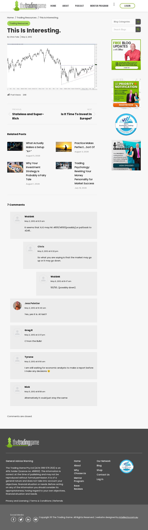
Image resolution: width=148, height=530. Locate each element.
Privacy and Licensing (17, 500)
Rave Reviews (78, 487)
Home (77, 461)
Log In (100, 479)
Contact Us (103, 474)
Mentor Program (79, 479)
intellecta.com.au (128, 517)
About (77, 465)
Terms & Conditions (40, 500)
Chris (41, 246)
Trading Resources (18, 23)
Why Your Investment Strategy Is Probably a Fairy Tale (36, 171)
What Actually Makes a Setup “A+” (35, 147)
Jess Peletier (32, 303)
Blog (99, 465)
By (13, 37)
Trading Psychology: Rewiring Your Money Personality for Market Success (84, 173)
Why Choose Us (80, 472)
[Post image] (15, 146)
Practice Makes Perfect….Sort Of (85, 145)
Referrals (58, 500)
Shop (99, 470)
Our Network (103, 461)
